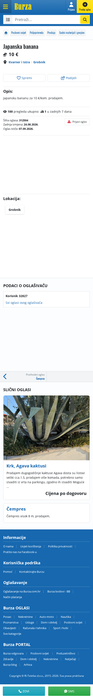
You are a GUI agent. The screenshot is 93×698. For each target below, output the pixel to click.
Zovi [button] (25, 691)
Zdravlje (8, 659)
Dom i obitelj (49, 622)
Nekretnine (25, 617)
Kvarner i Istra (19, 62)
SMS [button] (70, 691)
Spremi (26, 78)
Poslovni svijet (18, 33)
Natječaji (70, 659)
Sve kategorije (12, 634)
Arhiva (28, 665)
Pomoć (7, 572)
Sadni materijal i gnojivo (72, 33)
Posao (7, 617)
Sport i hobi (60, 628)
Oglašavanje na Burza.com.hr (21, 591)
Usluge (29, 622)
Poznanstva (10, 622)
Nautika (66, 617)
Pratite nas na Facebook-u (20, 552)
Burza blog (10, 665)
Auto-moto (47, 617)
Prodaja (51, 33)
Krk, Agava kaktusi (26, 466)
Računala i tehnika (34, 628)
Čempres (16, 509)
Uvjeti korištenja (30, 546)
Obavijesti (9, 628)
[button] (71, 6)
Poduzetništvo (65, 653)
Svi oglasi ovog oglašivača (24, 303)
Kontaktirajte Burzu (31, 572)
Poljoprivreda (36, 33)
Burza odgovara (13, 653)
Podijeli (71, 78)
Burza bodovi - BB (58, 591)
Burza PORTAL (16, 644)
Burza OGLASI (16, 607)
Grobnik (39, 62)
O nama (8, 546)
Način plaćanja (12, 597)
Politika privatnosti (60, 546)
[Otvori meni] (5, 6)
